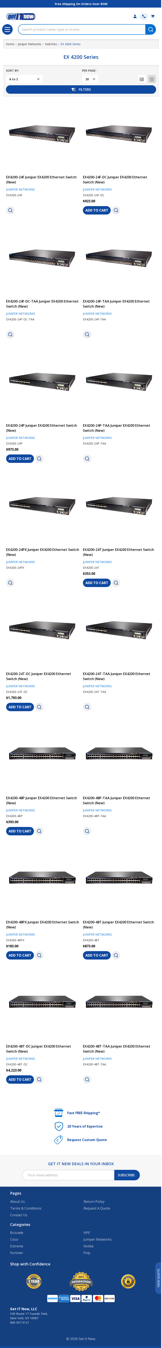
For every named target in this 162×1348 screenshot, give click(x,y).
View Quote (158, 1278)
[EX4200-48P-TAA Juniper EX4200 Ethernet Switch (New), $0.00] (119, 756)
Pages (15, 1193)
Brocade (16, 1232)
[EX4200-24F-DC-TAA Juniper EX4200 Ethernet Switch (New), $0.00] (42, 259)
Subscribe (126, 1175)
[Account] (135, 16)
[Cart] (152, 16)
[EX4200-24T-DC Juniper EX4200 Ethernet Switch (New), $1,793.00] (42, 631)
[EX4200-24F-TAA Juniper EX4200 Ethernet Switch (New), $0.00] (119, 259)
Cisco (14, 1239)
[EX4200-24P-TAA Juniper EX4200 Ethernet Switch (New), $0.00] (119, 383)
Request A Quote (97, 1208)
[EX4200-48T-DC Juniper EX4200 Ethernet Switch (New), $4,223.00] (42, 1004)
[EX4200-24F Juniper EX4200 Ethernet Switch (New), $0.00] (42, 135)
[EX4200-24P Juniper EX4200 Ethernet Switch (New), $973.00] (42, 383)
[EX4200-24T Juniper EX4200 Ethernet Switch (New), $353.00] (119, 507)
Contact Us (18, 1215)
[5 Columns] (152, 79)
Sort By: (12, 70)
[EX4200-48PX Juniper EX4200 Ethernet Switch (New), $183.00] (42, 880)
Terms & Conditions (26, 1208)
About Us (17, 1201)
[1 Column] (142, 79)
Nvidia (88, 1246)
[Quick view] (10, 210)
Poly (87, 1253)
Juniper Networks (98, 1239)
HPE (87, 1232)
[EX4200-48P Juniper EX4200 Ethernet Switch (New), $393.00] (42, 756)
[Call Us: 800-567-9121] (144, 16)
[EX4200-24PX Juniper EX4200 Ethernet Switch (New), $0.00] (42, 507)
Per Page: (89, 70)
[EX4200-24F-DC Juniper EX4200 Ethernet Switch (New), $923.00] (119, 135)
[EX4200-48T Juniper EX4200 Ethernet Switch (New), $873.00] (119, 880)
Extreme (16, 1246)
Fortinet (16, 1253)
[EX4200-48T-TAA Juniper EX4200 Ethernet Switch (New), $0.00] (119, 1004)
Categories (20, 1224)
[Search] (150, 29)
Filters (85, 89)
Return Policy (94, 1201)
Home (10, 44)
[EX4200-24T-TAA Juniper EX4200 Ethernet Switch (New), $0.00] (119, 631)
